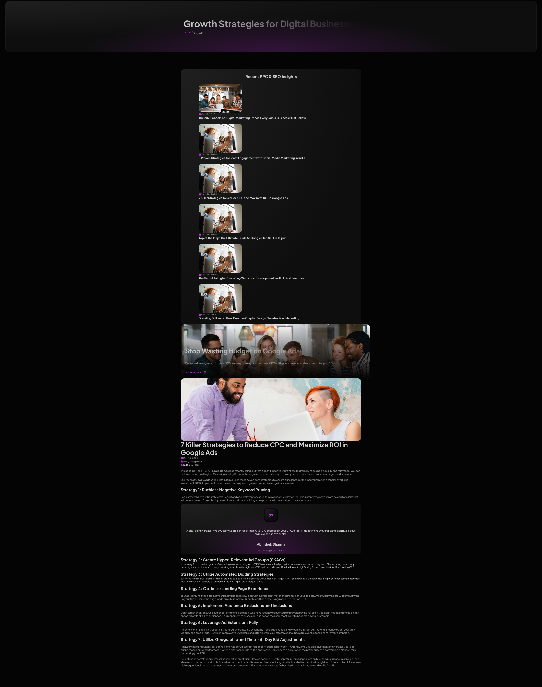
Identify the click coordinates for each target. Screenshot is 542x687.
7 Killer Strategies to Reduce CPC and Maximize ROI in (243, 198)
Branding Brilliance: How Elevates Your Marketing (249, 318)
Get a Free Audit (193, 372)
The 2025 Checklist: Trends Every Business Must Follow (252, 118)
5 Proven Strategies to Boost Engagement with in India (252, 158)
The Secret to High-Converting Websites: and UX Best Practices (251, 278)
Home (187, 32)
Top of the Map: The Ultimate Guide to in (242, 238)
